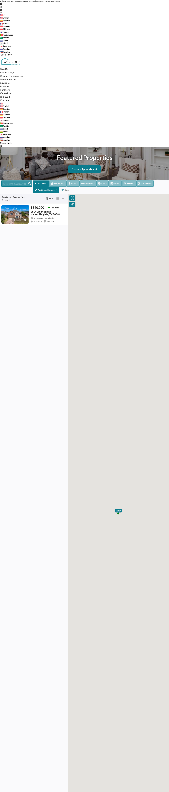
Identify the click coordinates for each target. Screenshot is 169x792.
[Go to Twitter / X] (1, 9)
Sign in (9, 55)
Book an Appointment (84, 169)
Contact (4, 100)
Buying (3, 82)
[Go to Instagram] (1, 7)
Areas (3, 86)
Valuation (5, 93)
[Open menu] (1, 145)
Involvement (7, 79)
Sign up (3, 55)
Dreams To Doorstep (11, 75)
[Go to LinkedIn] (1, 12)
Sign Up (4, 68)
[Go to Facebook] (1, 4)
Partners (5, 89)
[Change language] (2, 15)
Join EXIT (5, 96)
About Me (5, 72)
